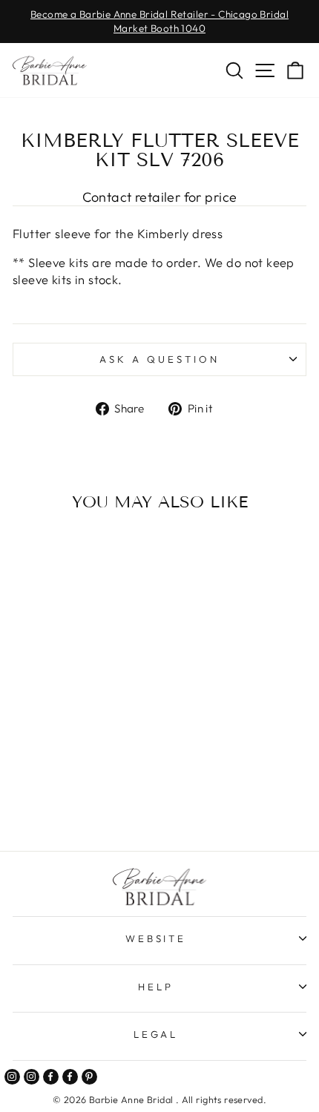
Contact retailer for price (159, 196)
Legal (156, 1034)
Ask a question (159, 359)
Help (156, 987)
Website (156, 938)
